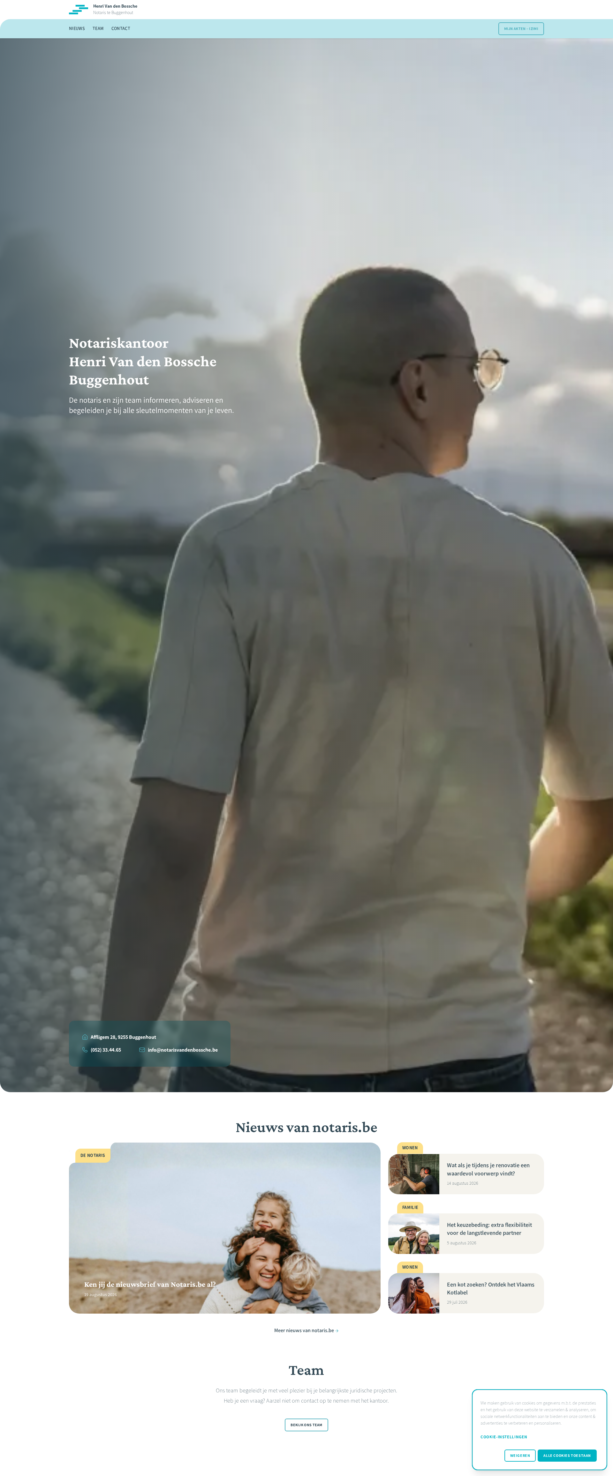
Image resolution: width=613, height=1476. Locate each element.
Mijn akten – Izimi (521, 28)
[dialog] (540, 1430)
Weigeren (520, 1455)
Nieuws (77, 28)
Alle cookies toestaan (567, 1455)
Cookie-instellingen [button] (504, 1437)
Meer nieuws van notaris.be (304, 1331)
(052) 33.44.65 (106, 1050)
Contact (120, 28)
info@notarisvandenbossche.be (183, 1050)
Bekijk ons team (306, 1425)
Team (98, 28)
